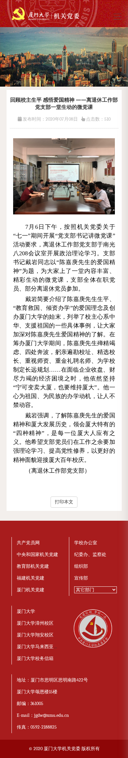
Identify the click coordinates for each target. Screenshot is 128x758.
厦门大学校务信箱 (35, 658)
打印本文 (64, 502)
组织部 (81, 566)
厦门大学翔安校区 (35, 635)
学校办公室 (85, 543)
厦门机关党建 (30, 590)
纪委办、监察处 (90, 554)
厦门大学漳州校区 (35, 623)
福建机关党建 (30, 578)
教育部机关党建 (33, 566)
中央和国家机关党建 (37, 554)
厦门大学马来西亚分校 (40, 646)
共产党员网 (28, 543)
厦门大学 (26, 611)
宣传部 (81, 578)
